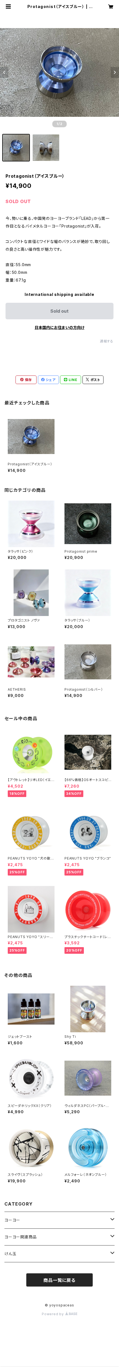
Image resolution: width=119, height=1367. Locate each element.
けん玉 (10, 1253)
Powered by (53, 1314)
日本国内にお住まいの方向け (59, 327)
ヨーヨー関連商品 (20, 1236)
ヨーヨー (12, 1220)
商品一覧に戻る (59, 1280)
